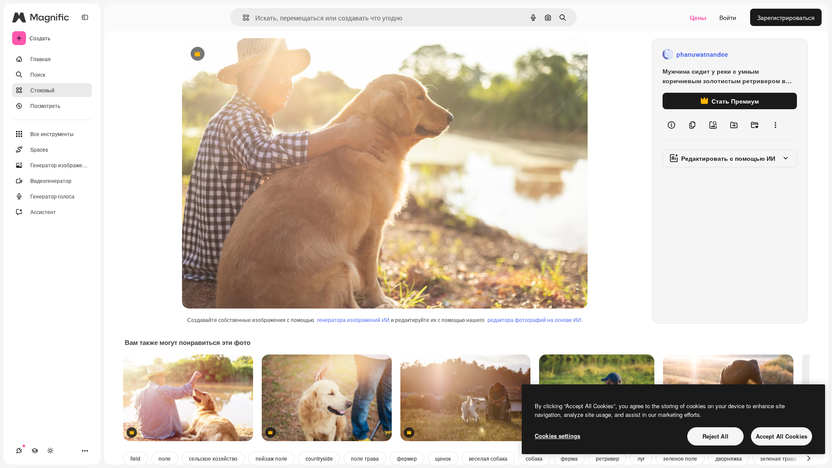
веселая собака (488, 458)
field (135, 458)
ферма (569, 458)
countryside (319, 458)
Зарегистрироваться (786, 17)
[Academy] (35, 451)
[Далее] (808, 458)
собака (534, 458)
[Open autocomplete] (242, 17)
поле (165, 458)
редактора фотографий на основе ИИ (534, 319)
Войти (727, 17)
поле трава (365, 458)
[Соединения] (19, 451)
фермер (407, 458)
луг (641, 458)
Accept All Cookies (781, 436)
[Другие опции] (775, 124)
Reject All (715, 436)
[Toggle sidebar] (85, 17)
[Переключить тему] (50, 451)
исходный (240, 54)
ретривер (607, 458)
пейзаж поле (271, 458)
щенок (443, 458)
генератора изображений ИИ (353, 319)
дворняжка (728, 458)
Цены (698, 17)
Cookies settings (557, 436)
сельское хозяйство (213, 458)
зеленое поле (680, 458)
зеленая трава (778, 458)
